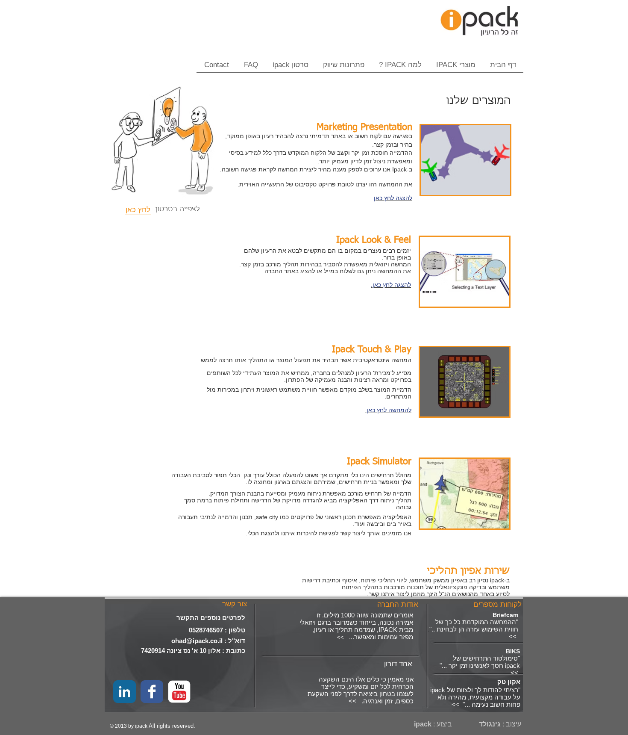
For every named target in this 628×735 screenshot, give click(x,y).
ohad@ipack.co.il (197, 640)
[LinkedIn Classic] (124, 691)
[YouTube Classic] (179, 691)
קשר (345, 533)
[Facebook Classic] (152, 691)
